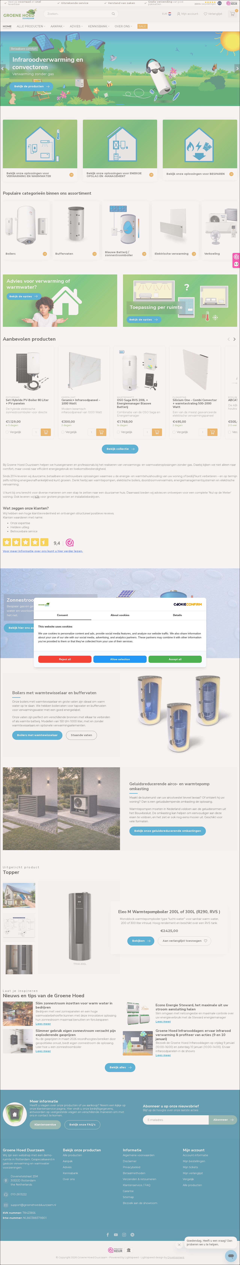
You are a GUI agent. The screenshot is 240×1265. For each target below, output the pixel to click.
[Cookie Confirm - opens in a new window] (188, 604)
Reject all (65, 659)
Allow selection (120, 659)
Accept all (175, 659)
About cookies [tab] (120, 615)
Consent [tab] (62, 615)
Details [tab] (177, 615)
